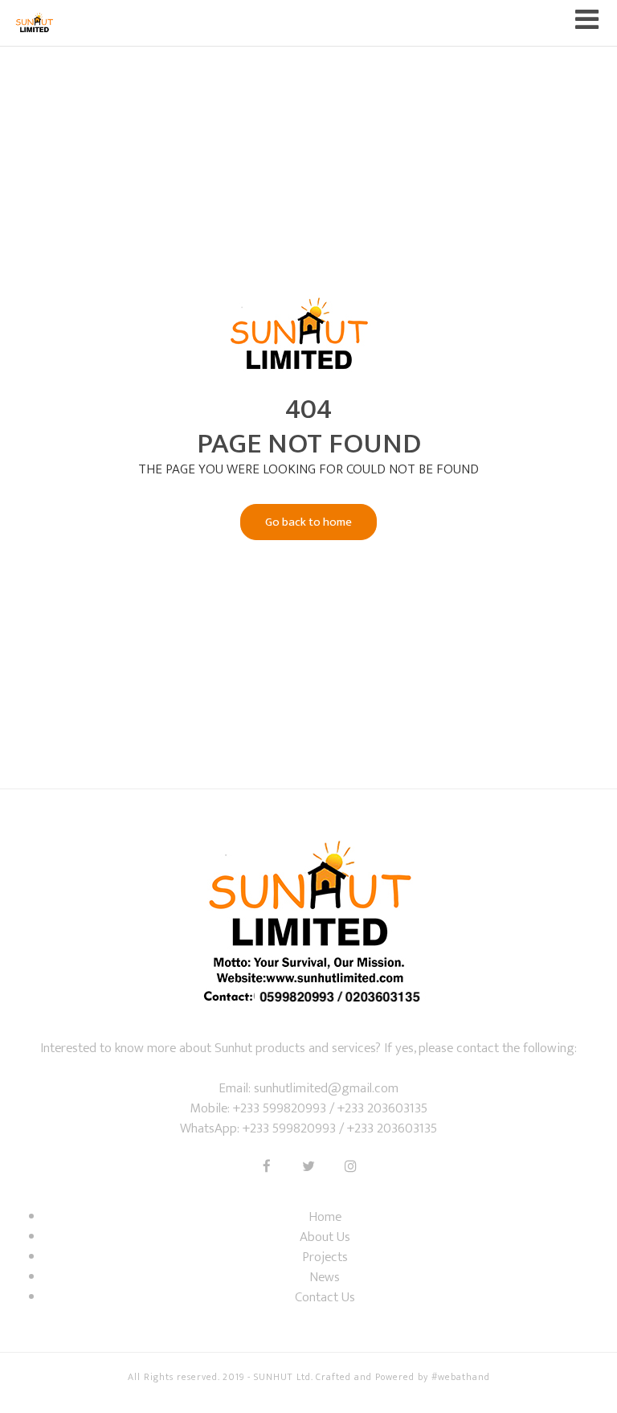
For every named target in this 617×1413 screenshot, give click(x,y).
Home (324, 1217)
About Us (325, 1237)
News (324, 1277)
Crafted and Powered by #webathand (403, 1377)
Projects (325, 1257)
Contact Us (325, 1297)
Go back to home (308, 522)
